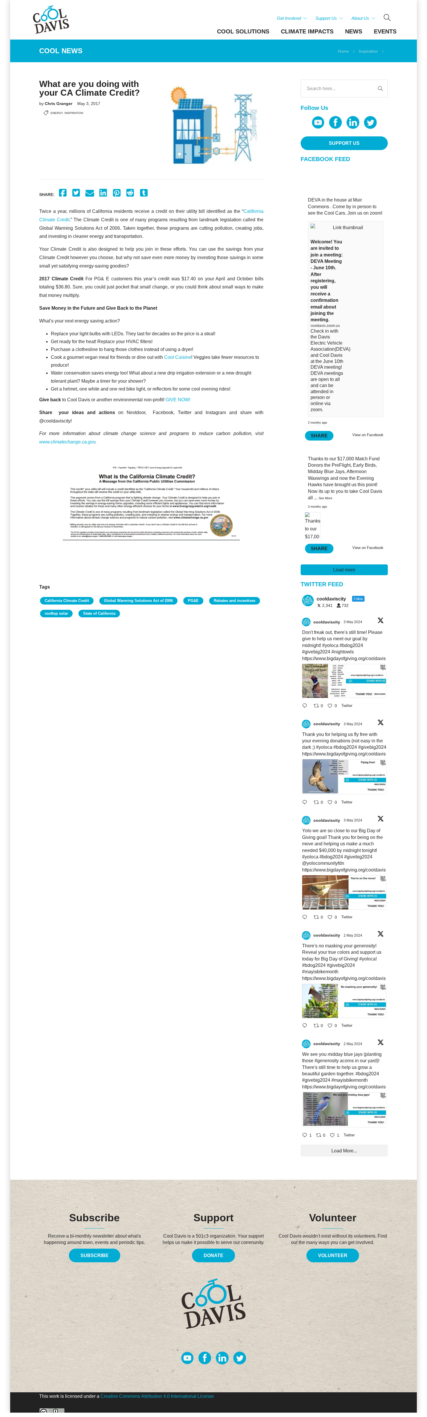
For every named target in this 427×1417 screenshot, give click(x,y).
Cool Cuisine (177, 357)
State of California (99, 613)
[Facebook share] (62, 193)
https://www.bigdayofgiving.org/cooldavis (344, 658)
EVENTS (385, 31)
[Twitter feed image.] (344, 681)
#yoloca (330, 645)
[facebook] (335, 122)
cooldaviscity (326, 622)
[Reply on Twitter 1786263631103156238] (306, 802)
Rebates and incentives (234, 600)
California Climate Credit (67, 600)
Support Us (326, 18)
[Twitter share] (76, 193)
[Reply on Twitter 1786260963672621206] (306, 917)
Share (319, 435)
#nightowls (342, 651)
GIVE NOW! (178, 399)
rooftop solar (56, 613)
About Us (360, 18)
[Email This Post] (89, 193)
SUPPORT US (344, 143)
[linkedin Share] (103, 193)
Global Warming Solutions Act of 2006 (138, 600)
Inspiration (368, 51)
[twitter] (370, 122)
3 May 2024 (353, 622)
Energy (57, 113)
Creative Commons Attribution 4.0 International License (157, 1396)
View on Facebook (367, 435)
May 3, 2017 (88, 103)
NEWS (353, 31)
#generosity (327, 1060)
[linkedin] (353, 122)
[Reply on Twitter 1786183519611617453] (306, 1026)
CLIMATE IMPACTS (307, 31)
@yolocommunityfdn (323, 863)
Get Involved (289, 18)
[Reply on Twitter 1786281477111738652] (306, 706)
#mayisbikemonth (320, 971)
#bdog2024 (351, 645)
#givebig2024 (316, 651)
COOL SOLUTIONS (243, 31)
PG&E (193, 600)
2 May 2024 (353, 935)
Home (343, 51)
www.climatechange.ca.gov (67, 441)
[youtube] (318, 122)
